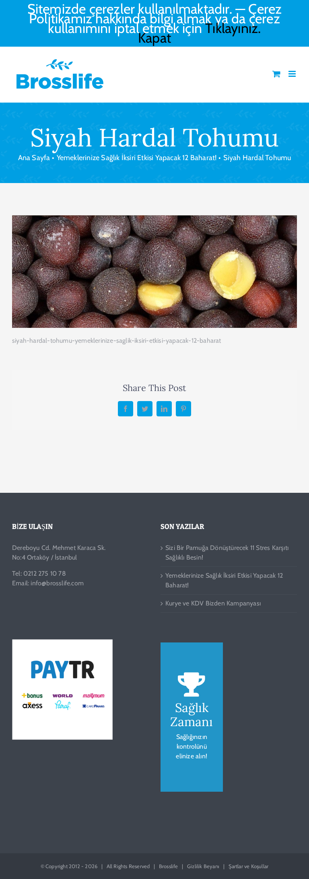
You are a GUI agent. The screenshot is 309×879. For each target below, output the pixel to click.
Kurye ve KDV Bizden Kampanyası (213, 603)
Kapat (154, 37)
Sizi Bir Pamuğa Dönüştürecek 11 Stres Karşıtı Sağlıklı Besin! (226, 552)
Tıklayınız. (233, 28)
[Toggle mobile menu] (292, 74)
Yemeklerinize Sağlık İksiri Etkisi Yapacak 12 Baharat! (224, 580)
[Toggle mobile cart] (276, 74)
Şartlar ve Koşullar (249, 866)
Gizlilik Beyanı (203, 866)
